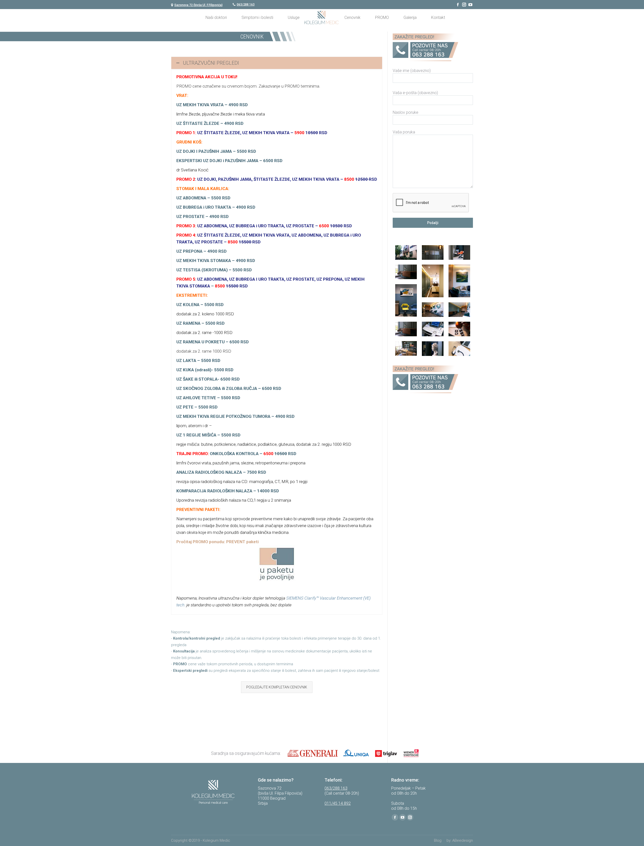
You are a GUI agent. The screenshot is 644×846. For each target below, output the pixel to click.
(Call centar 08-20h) (342, 793)
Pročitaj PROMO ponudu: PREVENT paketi (217, 541)
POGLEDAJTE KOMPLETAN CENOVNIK (276, 687)
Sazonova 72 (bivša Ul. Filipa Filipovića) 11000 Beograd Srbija (280, 796)
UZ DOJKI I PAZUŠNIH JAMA (204, 151)
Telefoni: (333, 780)
